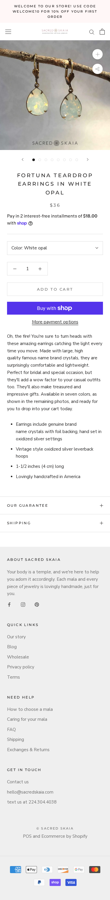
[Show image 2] (39, 159)
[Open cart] (102, 32)
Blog (12, 647)
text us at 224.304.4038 (32, 802)
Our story (16, 637)
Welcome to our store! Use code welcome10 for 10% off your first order (55, 11)
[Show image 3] (46, 159)
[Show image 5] (58, 159)
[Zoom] (97, 54)
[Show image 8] (76, 159)
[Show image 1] (33, 159)
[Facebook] (9, 604)
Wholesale (18, 657)
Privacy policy (20, 667)
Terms (13, 677)
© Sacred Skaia (55, 828)
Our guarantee (27, 505)
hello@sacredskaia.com (30, 792)
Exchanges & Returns (28, 750)
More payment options (55, 322)
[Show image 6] (64, 159)
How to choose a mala (30, 709)
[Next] (88, 159)
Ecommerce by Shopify (64, 836)
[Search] (91, 31)
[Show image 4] (52, 159)
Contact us (18, 782)
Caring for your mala (27, 719)
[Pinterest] (37, 604)
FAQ (11, 729)
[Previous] (22, 159)
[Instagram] (23, 604)
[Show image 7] (70, 159)
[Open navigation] (8, 31)
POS (27, 836)
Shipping (19, 523)
